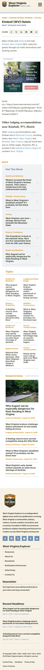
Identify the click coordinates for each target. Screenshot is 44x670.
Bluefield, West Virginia (12, 141)
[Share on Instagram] (26, 32)
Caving (9, 214)
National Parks (12, 349)
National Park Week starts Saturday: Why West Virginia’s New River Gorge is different (12, 359)
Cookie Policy (8, 662)
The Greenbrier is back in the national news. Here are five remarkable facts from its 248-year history (18, 239)
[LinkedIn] (36, 538)
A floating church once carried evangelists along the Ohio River (12, 314)
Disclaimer (18, 662)
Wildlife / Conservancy (15, 196)
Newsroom (9, 552)
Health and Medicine (14, 176)
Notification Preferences (15, 565)
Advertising (10, 570)
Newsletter (10, 561)
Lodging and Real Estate (30, 280)
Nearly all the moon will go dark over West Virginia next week (30, 358)
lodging (11, 132)
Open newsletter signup (14, 596)
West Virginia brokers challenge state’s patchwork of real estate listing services (22, 426)
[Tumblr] (30, 538)
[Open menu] (40, 4)
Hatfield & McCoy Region (27, 148)
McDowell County (24, 135)
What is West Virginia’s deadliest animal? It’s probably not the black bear (17, 204)
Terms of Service (9, 666)
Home (4, 18)
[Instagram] (11, 538)
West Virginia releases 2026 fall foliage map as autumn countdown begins (30, 336)
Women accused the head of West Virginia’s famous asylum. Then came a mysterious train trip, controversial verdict (18, 185)
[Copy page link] (36, 32)
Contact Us (10, 574)
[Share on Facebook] (11, 32)
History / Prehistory (14, 232)
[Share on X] (16, 32)
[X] (17, 538)
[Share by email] (31, 32)
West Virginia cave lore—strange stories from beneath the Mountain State (18, 222)
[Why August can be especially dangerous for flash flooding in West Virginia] (22, 391)
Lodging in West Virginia (21, 18)
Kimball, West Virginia (12, 44)
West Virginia (17, 151)
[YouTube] (24, 538)
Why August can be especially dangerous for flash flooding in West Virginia (18, 257)
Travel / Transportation (29, 326)
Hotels (38, 18)
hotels (21, 41)
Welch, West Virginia (22, 138)
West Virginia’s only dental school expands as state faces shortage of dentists (13, 336)
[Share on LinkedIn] (21, 32)
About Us (9, 556)
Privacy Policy (30, 662)
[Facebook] (5, 538)
